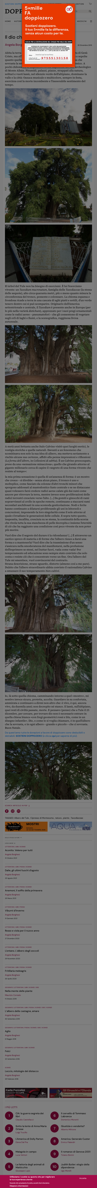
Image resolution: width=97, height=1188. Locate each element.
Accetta (82, 1178)
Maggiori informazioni (19, 1185)
